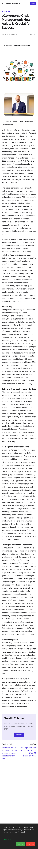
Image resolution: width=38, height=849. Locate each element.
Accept (20, 844)
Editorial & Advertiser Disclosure (18, 46)
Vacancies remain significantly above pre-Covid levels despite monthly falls (9, 753)
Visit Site (19, 735)
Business (6, 11)
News (33, 3)
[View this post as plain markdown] (31, 34)
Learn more (7, 839)
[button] (3, 3)
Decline (31, 844)
